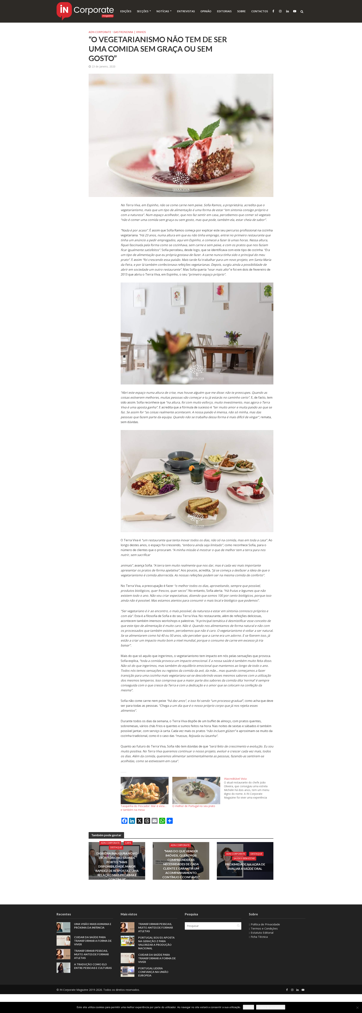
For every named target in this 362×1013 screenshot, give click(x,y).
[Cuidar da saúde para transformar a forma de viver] (63, 940)
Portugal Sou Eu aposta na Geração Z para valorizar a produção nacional (156, 943)
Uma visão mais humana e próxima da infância (92, 925)
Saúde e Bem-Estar (244, 858)
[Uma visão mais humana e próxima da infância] (63, 927)
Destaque (116, 847)
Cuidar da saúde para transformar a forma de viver (93, 941)
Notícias (162, 11)
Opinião (205, 11)
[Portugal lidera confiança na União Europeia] (127, 971)
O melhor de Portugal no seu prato (193, 806)
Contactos (259, 11)
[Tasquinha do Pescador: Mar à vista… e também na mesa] (145, 790)
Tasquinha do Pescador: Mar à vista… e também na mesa (143, 808)
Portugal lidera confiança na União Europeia (153, 972)
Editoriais (224, 11)
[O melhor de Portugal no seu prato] (196, 790)
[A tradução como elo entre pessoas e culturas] (63, 967)
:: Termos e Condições (263, 928)
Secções (142, 11)
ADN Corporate (100, 32)
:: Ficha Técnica (258, 937)
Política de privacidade (271, 1007)
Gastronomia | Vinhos (130, 32)
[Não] (357, 1007)
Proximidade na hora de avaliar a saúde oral (245, 866)
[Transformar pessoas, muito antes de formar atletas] (63, 954)
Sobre (241, 11)
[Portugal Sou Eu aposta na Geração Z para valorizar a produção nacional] (127, 941)
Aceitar (248, 1007)
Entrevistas (186, 11)
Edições (125, 11)
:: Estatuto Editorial (261, 932)
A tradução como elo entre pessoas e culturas (93, 966)
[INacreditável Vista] (250, 788)
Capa (128, 843)
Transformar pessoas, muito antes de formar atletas (91, 954)
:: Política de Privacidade (264, 924)
